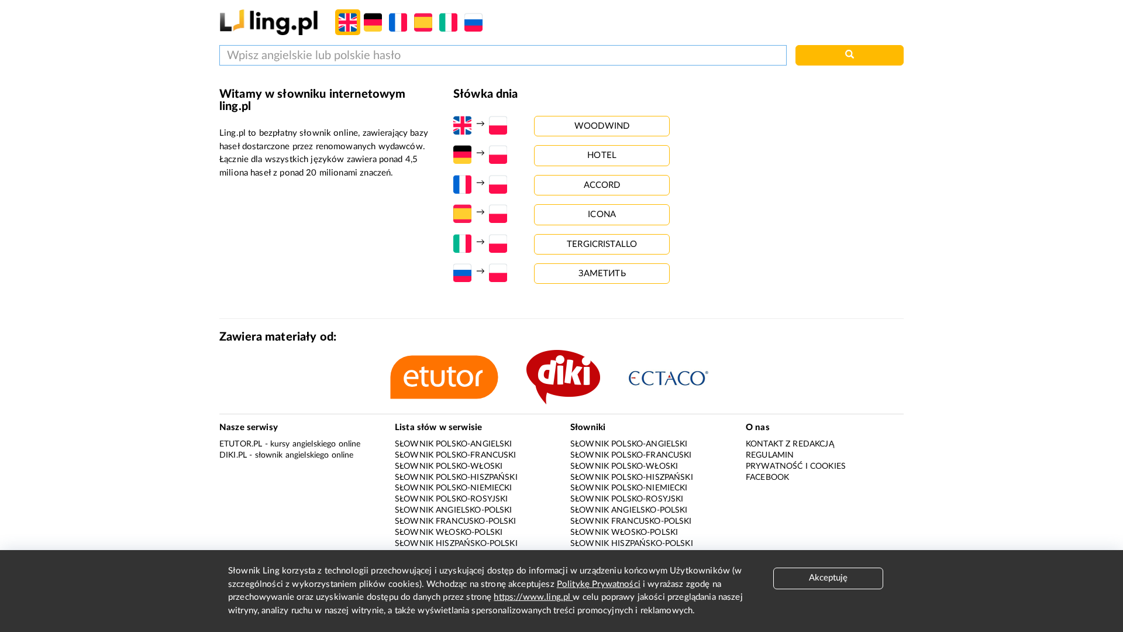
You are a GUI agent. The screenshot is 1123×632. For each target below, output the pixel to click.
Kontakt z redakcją (790, 444)
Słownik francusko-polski (455, 521)
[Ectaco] (680, 377)
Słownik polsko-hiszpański (456, 477)
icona (602, 214)
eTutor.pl (240, 444)
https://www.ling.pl (533, 597)
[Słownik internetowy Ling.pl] (269, 22)
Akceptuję (828, 577)
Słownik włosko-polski (448, 532)
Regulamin (770, 455)
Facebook (767, 477)
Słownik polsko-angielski (453, 444)
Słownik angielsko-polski (453, 510)
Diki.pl (233, 455)
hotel (601, 155)
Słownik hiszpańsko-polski (456, 544)
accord (602, 185)
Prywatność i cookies (796, 466)
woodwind (601, 126)
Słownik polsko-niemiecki (453, 488)
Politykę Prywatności (598, 584)
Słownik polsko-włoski (448, 466)
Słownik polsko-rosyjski (451, 499)
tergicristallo (602, 244)
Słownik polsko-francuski (455, 455)
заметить (602, 273)
